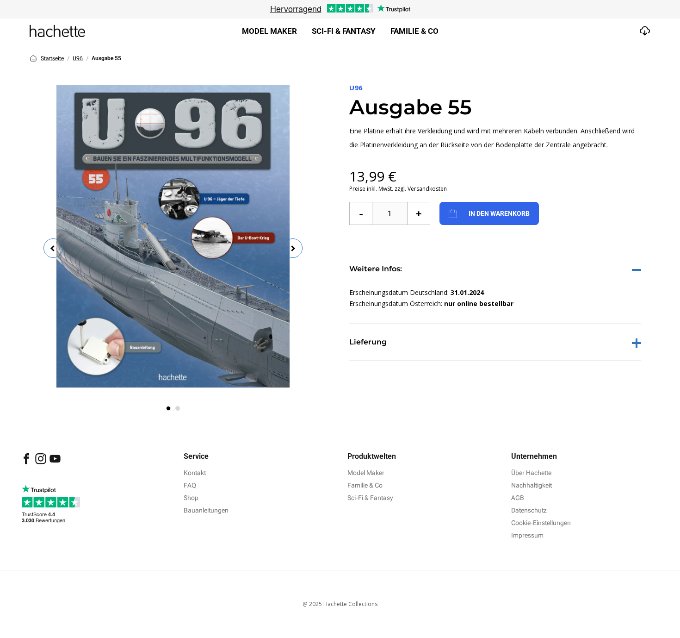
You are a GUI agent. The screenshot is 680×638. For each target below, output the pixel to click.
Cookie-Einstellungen (541, 522)
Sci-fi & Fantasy (344, 31)
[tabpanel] (173, 236)
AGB (517, 497)
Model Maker (269, 31)
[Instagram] (41, 463)
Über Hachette (531, 472)
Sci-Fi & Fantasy (370, 497)
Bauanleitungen (206, 510)
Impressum (527, 535)
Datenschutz (529, 510)
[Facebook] (27, 463)
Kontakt (195, 472)
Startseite (52, 58)
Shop (191, 497)
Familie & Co (414, 31)
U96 (78, 58)
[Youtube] (55, 463)
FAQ (190, 485)
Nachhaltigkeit (531, 485)
